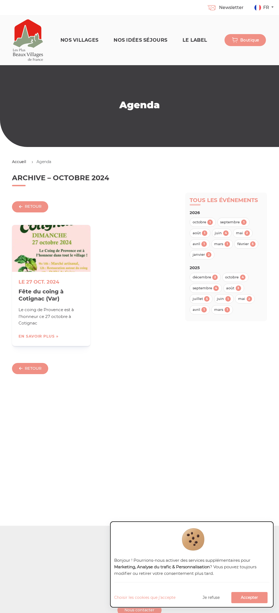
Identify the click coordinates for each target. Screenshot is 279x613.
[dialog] (192, 564)
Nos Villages (79, 40)
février (245, 244)
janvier (201, 255)
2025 (195, 267)
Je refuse (211, 597)
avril (199, 244)
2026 (195, 212)
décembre (204, 277)
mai (242, 233)
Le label (195, 40)
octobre (202, 222)
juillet (200, 299)
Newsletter (231, 7)
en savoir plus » (39, 336)
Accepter (249, 597)
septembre (232, 222)
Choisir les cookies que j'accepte (144, 597)
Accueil (19, 161)
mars (221, 244)
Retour (33, 206)
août (199, 233)
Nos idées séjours (140, 40)
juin (221, 233)
